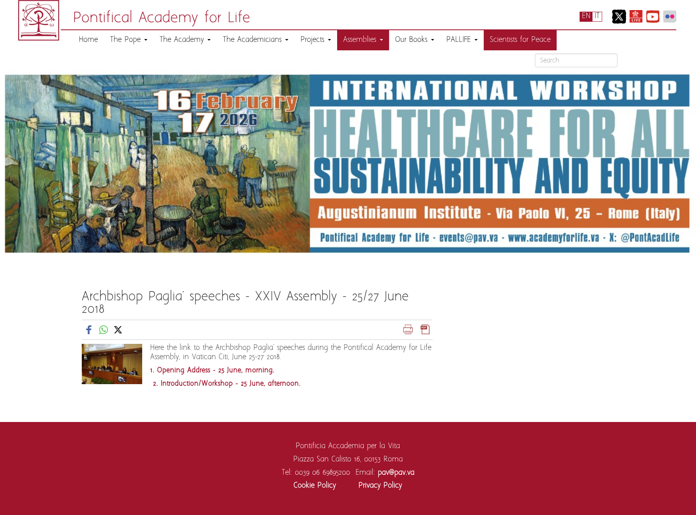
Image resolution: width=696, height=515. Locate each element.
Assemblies (361, 40)
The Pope (126, 40)
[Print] (408, 329)
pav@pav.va (396, 473)
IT (597, 16)
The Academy (183, 40)
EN (586, 16)
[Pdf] (425, 329)
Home (88, 40)
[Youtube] (653, 16)
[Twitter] (619, 16)
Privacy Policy (380, 486)
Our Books (412, 40)
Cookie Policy (315, 486)
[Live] (636, 16)
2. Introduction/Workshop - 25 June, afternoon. (225, 384)
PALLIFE (460, 40)
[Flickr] (670, 16)
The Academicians (253, 40)
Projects (313, 40)
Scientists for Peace (520, 40)
